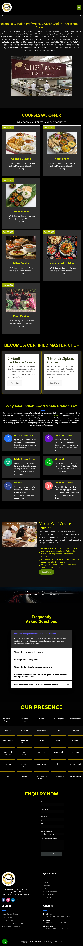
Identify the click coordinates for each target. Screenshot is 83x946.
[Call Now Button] (5, 941)
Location (44, 816)
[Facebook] (3, 900)
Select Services (46, 831)
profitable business (55, 415)
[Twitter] (18, 900)
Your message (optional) (49, 838)
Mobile (43, 824)
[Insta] (8, 900)
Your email (44, 809)
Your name (44, 802)
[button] (2, 15)
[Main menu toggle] (79, 7)
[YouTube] (13, 900)
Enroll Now (15, 383)
